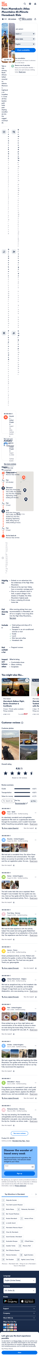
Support (6, 1309)
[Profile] (35, 4)
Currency (6, 1286)
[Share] (35, 19)
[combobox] (21, 803)
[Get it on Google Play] (10, 1301)
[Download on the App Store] (27, 1301)
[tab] (15, 1194)
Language (6, 1276)
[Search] (24, 3)
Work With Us (8, 1318)
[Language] (30, 3)
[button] (9, 19)
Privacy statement (20, 1186)
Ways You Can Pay (9, 1322)
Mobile (5, 1297)
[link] (15, 697)
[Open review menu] (35, 812)
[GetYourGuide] (4, 4)
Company (6, 1313)
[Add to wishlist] (27, 680)
